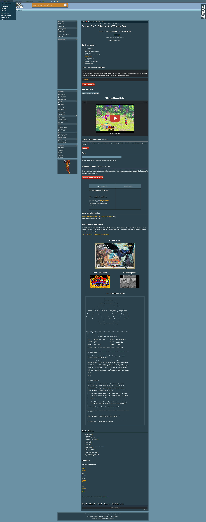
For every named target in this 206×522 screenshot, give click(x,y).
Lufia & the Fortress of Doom (91, 437)
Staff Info (60, 153)
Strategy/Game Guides (62, 134)
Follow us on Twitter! (62, 99)
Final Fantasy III (89, 447)
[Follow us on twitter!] (54, 1)
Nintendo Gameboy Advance (91, 23)
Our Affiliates (60, 150)
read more (86, 79)
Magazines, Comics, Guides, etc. (64, 34)
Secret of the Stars (89, 450)
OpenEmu (84, 480)
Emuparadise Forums (62, 92)
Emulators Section (61, 31)
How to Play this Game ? (115, 40)
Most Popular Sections (6, 3)
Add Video (85, 148)
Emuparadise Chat (61, 94)
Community (41, 1)
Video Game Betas (5, 13)
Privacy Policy (61, 148)
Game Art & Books (61, 135)
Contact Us (60, 155)
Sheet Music (60, 122)
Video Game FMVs (62, 129)
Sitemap (90, 514)
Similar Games (88, 59)
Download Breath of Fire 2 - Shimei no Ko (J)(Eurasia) (97, 216)
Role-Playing (117, 35)
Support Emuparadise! (62, 140)
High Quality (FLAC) (62, 119)
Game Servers (61, 102)
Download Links (88, 56)
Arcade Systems (5, 6)
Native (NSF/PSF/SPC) (62, 120)
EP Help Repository (62, 142)
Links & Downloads (62, 96)
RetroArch (84, 470)
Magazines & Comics (62, 137)
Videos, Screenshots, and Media (92, 51)
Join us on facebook (62, 97)
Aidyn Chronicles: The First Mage (92, 454)
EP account (97, 160)
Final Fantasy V (89, 434)
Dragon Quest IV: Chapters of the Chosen (94, 446)
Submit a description (88, 84)
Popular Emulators (17, 1)
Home (86, 514)
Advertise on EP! (61, 147)
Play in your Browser (89, 58)
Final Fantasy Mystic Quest (91, 452)
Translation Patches (5, 12)
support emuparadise (104, 200)
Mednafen (84, 475)
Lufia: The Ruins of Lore (90, 449)
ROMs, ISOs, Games (5, 1)
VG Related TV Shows (62, 127)
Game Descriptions (89, 48)
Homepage (60, 24)
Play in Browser (4, 19)
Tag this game (88, 53)
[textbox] (50, 5)
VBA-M (83, 481)
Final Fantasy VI (89, 441)
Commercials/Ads (61, 130)
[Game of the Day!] (203, 12)
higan (83, 486)
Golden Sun (88, 444)
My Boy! (83, 468)
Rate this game (88, 50)
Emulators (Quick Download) (91, 61)
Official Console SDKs (6, 15)
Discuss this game (89, 63)
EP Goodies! (60, 157)
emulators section (104, 496)
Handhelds (3, 8)
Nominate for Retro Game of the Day (93, 54)
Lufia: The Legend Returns (91, 455)
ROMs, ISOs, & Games (62, 29)
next (145, 102)
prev (84, 102)
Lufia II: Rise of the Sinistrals (91, 439)
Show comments (115, 507)
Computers (3, 10)
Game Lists (60, 36)
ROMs (83, 23)
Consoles (3, 4)
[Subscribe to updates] (57, 1)
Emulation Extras (5, 17)
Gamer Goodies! (29, 1)
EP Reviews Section (62, 106)
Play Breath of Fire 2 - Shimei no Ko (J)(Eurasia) (95, 234)
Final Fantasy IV (89, 436)
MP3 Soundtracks (61, 117)
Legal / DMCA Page (115, 516)
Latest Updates (61, 26)
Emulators (106, 514)
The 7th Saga (88, 442)
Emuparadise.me (101, 518)
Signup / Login (61, 23)
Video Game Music (62, 33)
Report (115, 135)
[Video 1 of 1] (115, 118)
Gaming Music (112, 514)
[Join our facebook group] (51, 1)
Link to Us (60, 152)
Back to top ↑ (145, 509)
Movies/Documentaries (62, 125)
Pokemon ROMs (61, 114)
